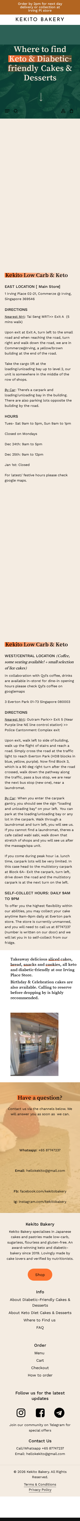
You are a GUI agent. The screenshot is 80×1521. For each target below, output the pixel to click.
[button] (7, 111)
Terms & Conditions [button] (40, 1484)
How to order (40, 1375)
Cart (40, 1360)
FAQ (40, 1327)
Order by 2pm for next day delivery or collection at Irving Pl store (40, 7)
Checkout (40, 1367)
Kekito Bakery (40, 19)
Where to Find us (40, 1320)
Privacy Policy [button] (40, 1490)
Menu (40, 1353)
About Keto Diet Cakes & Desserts (40, 1312)
